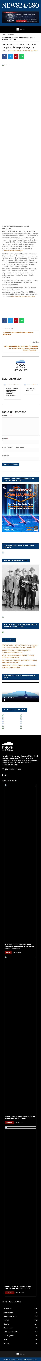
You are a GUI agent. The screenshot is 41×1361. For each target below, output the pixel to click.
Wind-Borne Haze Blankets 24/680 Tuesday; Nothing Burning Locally (18, 656)
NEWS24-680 (15, 51)
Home (4, 35)
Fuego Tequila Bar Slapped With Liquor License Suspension (10, 391)
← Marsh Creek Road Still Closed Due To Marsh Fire (18, 333)
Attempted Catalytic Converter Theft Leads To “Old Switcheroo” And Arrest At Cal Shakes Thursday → (21, 348)
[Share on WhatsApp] (21, 56)
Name (5, 439)
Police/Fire (9, 1122)
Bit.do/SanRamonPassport (13, 251)
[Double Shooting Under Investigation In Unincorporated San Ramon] (20, 1035)
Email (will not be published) (14, 447)
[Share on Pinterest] (16, 56)
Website (5, 455)
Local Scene (9, 1293)
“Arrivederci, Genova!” (29, 389)
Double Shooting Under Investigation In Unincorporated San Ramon (16, 651)
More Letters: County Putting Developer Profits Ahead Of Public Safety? (19, 666)
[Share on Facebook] (4, 56)
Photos (8, 952)
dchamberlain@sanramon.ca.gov (22, 296)
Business (11, 35)
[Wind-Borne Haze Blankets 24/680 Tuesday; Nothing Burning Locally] (20, 1205)
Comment (6, 416)
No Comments (25, 51)
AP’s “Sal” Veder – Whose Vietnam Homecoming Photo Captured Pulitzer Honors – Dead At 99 (19, 646)
